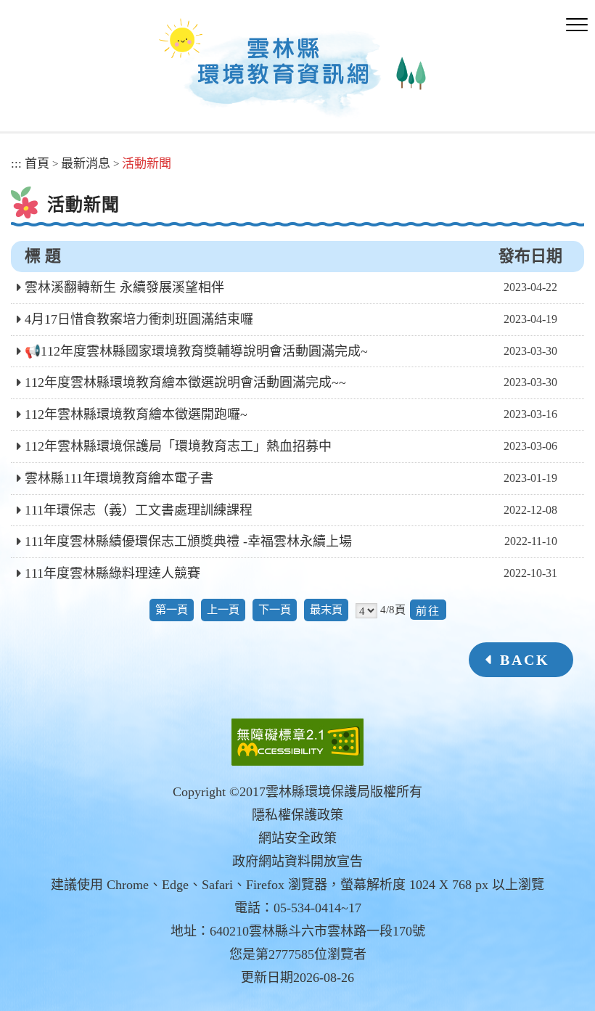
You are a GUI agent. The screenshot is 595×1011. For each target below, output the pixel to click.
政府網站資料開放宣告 (297, 861)
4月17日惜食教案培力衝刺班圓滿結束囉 (139, 319)
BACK (525, 660)
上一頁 (223, 609)
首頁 (37, 164)
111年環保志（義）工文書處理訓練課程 (139, 510)
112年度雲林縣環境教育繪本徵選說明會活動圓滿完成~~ (185, 382)
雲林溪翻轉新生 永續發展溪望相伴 (124, 287)
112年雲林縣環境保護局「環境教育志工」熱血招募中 (178, 446)
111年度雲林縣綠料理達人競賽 (112, 573)
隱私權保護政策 (297, 815)
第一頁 (171, 609)
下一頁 (274, 609)
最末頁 (326, 609)
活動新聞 (146, 164)
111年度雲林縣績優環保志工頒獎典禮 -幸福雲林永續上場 (188, 541)
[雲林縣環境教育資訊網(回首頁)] (291, 71)
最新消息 (85, 164)
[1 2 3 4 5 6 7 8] (366, 610)
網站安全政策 (297, 838)
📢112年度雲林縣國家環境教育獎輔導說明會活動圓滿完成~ (196, 351)
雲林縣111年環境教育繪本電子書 (119, 478)
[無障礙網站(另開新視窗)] (297, 742)
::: (16, 164)
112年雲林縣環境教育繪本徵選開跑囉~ (136, 414)
